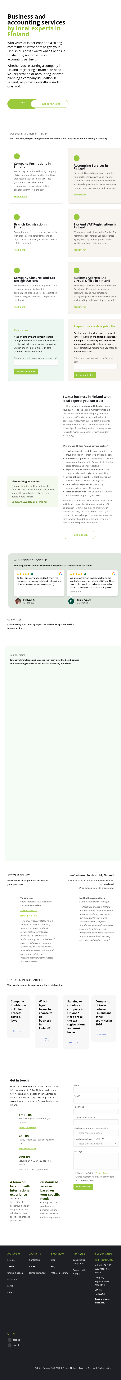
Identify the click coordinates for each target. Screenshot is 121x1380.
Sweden (11, 1266)
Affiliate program (59, 1272)
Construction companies (79, 1261)
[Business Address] (96, 286)
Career (32, 1266)
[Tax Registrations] (96, 231)
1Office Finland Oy (104, 1259)
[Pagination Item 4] (73, 851)
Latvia (10, 1285)
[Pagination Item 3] (68, 851)
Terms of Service (87, 1368)
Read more (17, 1031)
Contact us (34, 1259)
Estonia (11, 1259)
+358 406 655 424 (27, 1148)
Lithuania (12, 1279)
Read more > (80, 306)
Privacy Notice (70, 1368)
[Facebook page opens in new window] (10, 1340)
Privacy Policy (102, 1173)
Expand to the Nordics (80, 1272)
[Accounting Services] (96, 174)
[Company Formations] (36, 174)
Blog (53, 1259)
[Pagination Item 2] (63, 851)
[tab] (36, 677)
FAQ (53, 1266)
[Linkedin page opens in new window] (10, 1345)
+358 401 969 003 (28, 910)
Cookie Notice (104, 1368)
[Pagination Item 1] (58, 851)
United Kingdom (15, 1272)
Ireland (10, 1292)
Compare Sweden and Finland (29, 502)
